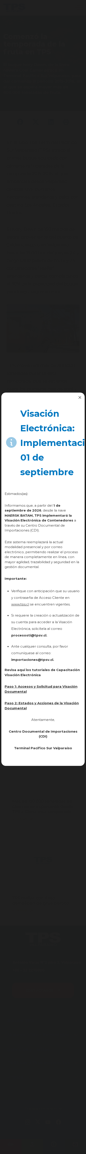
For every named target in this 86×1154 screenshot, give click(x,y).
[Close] (80, 397)
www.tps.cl (20, 604)
